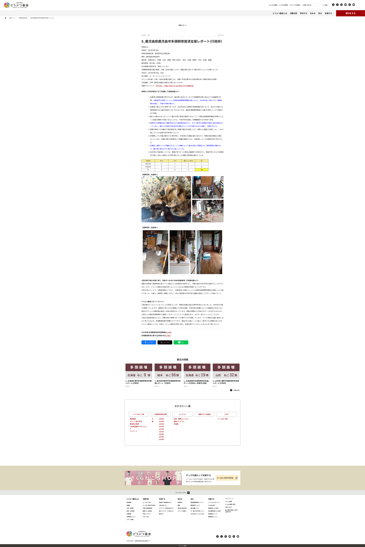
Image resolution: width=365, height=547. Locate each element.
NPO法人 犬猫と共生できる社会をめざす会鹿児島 (174, 85)
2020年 (161, 434)
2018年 (161, 439)
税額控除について (212, 514)
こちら (169, 332)
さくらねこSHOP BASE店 (225, 478)
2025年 (161, 421)
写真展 (176, 424)
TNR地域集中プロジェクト (138, 427)
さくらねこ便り (223, 419)
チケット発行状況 (136, 421)
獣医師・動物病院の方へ (165, 502)
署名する (161, 514)
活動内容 (293, 13)
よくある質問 (283, 5)
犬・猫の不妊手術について (197, 511)
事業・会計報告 (131, 511)
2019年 (161, 437)
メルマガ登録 (273, 5)
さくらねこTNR (138, 414)
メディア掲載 (130, 519)
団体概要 (129, 502)
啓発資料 (180, 502)
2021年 (161, 431)
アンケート (133, 431)
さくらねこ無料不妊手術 (149, 505)
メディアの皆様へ (295, 5)
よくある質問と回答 (230, 504)
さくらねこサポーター (214, 502)
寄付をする (351, 13)
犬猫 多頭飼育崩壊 (147, 508)
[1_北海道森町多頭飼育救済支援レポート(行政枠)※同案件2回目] (197, 375)
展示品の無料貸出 (182, 508)
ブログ (226, 414)
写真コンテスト (147, 514)
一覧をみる (236, 390)
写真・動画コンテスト (181, 419)
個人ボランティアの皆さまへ (166, 511)
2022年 (161, 429)
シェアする (150, 342)
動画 (179, 505)
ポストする (166, 342)
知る (320, 13)
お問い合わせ (307, 5)
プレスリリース (229, 498)
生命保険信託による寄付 (214, 511)
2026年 (161, 419)
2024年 (161, 424)
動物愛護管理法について (197, 502)
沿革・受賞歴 (130, 508)
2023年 (161, 426)
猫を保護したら (195, 508)
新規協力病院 (134, 424)
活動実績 (129, 514)
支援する (328, 13)
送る (183, 342)
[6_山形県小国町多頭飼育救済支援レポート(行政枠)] (226, 375)
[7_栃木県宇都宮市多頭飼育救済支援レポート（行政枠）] (168, 375)
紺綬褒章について (212, 516)
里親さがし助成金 (204, 414)
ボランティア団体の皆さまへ (166, 508)
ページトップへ (180, 492)
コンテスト (182, 414)
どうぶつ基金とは (280, 13)
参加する (303, 13)
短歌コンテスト (179, 421)
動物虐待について (195, 505)
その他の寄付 (211, 505)
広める (312, 13)
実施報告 (133, 419)
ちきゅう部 (145, 516)
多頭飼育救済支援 (161, 414)
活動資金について (131, 516)
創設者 (128, 505)
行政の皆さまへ (163, 505)
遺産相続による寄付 (213, 508)
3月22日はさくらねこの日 (197, 514)
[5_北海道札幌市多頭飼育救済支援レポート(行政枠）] (138, 375)
